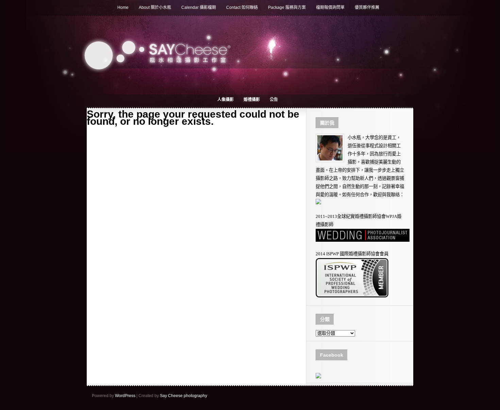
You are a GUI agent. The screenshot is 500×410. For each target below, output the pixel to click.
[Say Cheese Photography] (352, 295)
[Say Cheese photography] (318, 377)
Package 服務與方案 (287, 7)
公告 (274, 99)
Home (123, 7)
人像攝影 (225, 99)
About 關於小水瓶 (155, 7)
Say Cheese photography (183, 395)
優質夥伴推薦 (367, 7)
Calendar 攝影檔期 (198, 7)
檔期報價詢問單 (330, 7)
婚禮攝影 (252, 99)
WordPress (125, 395)
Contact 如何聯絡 (242, 7)
